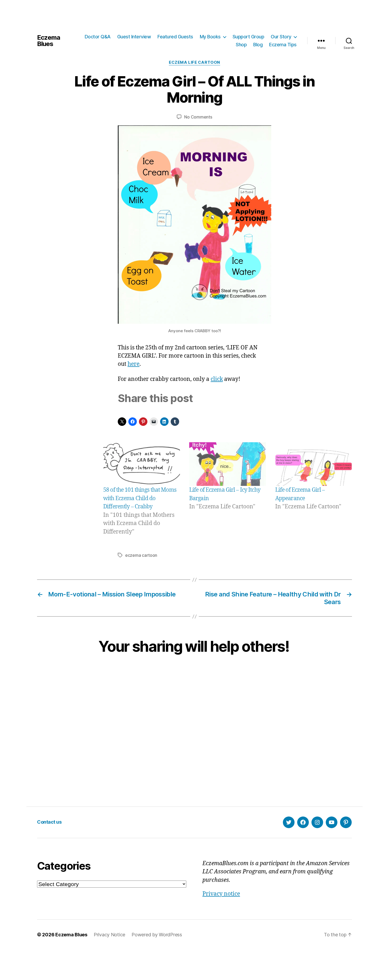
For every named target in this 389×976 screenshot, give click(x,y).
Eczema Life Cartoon (194, 62)
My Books (210, 36)
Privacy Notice (109, 934)
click (217, 379)
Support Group (248, 36)
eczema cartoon (141, 555)
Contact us (49, 822)
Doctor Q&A (98, 36)
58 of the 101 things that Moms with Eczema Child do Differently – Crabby (139, 498)
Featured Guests (175, 36)
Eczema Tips (283, 44)
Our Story (281, 36)
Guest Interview (134, 36)
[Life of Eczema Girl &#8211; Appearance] (313, 464)
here (133, 364)
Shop (241, 44)
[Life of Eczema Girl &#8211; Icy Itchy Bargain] (227, 464)
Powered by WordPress (157, 934)
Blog (258, 44)
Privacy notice (221, 893)
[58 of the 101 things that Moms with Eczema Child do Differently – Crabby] (141, 464)
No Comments (198, 117)
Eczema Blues (48, 40)
